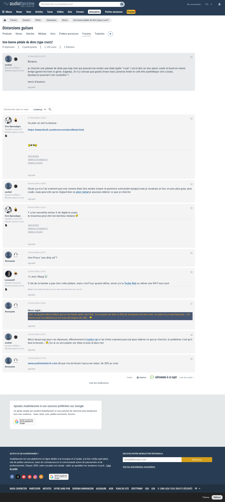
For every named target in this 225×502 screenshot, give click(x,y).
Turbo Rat (130, 283)
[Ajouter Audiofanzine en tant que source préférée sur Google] (24, 421)
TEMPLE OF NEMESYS (38, 160)
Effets (38, 20)
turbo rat (92, 339)
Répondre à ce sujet (166, 377)
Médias (42, 33)
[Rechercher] (50, 109)
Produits (7, 33)
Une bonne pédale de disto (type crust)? (27, 42)
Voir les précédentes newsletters (139, 466)
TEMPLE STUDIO (35, 163)
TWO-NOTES (33, 156)
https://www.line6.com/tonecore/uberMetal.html (56, 129)
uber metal (82, 192)
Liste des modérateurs (99, 383)
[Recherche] (122, 4)
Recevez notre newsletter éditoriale (143, 454)
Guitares (26, 20)
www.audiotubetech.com (42, 363)
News (19, 33)
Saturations (51, 20)
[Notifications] (219, 4)
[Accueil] (5, 20)
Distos (65, 20)
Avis (52, 33)
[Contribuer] (110, 33)
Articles (30, 33)
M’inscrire (197, 459)
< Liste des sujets (186, 377)
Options (142, 377)
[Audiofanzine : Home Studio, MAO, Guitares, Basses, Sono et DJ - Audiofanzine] (19, 4)
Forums (13, 20)
